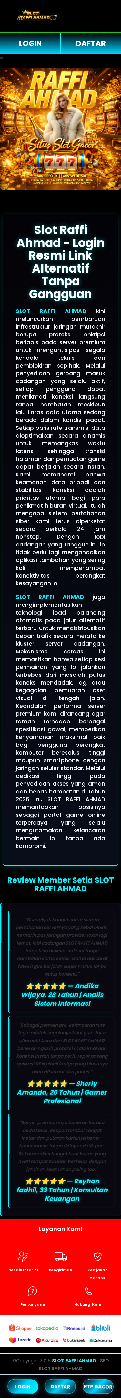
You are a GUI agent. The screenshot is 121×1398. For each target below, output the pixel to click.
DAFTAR (60, 1386)
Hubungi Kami (88, 1304)
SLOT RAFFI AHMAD (51, 311)
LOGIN (30, 43)
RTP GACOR (98, 1386)
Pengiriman (60, 1270)
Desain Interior (23, 1270)
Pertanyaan (32, 1304)
